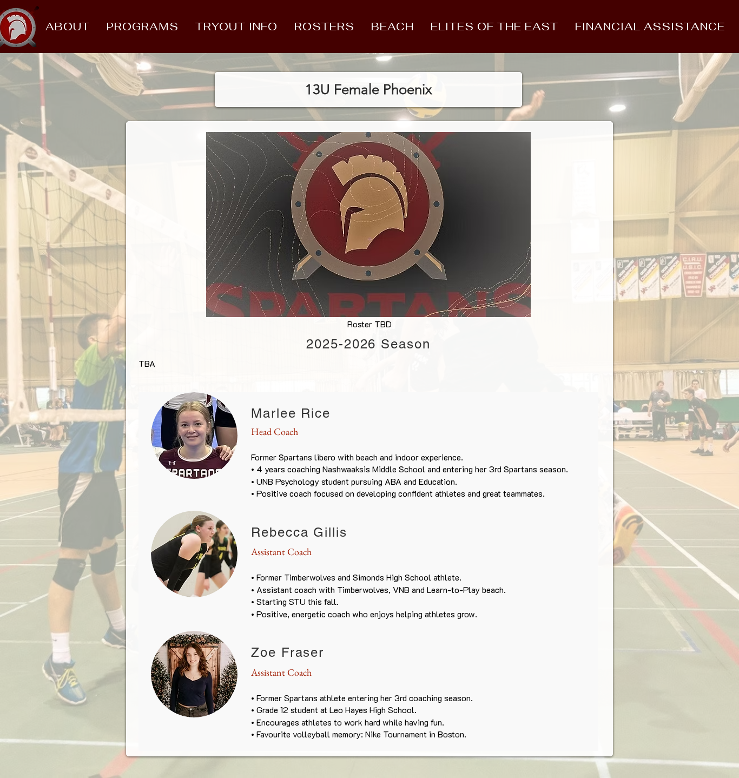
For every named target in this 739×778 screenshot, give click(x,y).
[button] (67, 26)
